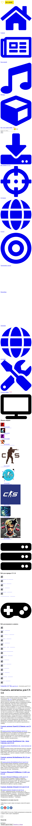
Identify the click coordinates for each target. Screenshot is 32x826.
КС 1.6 (9, 699)
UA (17, 129)
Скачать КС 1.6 (5, 686)
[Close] (2, 817)
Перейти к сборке (18, 824)
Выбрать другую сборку (7, 824)
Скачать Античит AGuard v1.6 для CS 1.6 (15, 787)
